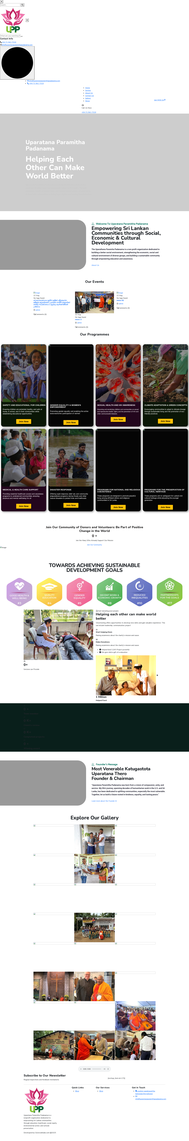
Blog (77, 1091)
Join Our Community (94, 545)
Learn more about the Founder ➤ (104, 801)
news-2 (78, 319)
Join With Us (159, 100)
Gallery (88, 98)
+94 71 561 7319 (9, 42)
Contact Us (89, 95)
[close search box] (1, 1)
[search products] (22, 5)
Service (88, 90)
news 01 (120, 300)
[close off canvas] (27, 20)
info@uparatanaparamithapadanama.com (17, 45)
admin (38, 310)
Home (87, 88)
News (87, 101)
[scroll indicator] (17, 63)
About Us (89, 93)
